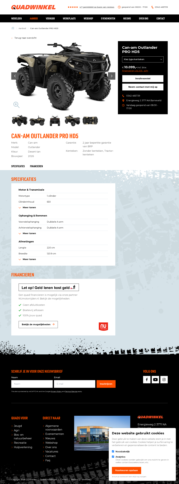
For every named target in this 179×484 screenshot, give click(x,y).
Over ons (143, 18)
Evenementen (108, 18)
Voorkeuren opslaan (126, 470)
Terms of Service (71, 391)
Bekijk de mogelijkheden (36, 324)
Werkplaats (69, 18)
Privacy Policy (56, 391)
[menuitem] (12, 28)
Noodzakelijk (123, 451)
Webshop (88, 18)
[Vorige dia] (15, 76)
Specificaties (18, 166)
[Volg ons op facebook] (146, 379)
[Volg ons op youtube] (155, 379)
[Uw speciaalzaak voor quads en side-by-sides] (12, 28)
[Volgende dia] (111, 76)
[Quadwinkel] (33, 7)
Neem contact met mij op (142, 87)
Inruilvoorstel (142, 78)
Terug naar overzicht (25, 38)
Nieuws (127, 18)
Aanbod (34, 18)
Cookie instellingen (48, 479)
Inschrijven (106, 384)
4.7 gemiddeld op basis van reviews (97, 7)
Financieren (36, 166)
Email (57, 377)
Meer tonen (29, 207)
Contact (160, 18)
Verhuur (50, 18)
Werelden (16, 18)
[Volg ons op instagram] (164, 379)
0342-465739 (133, 96)
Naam (14, 377)
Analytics (120, 457)
